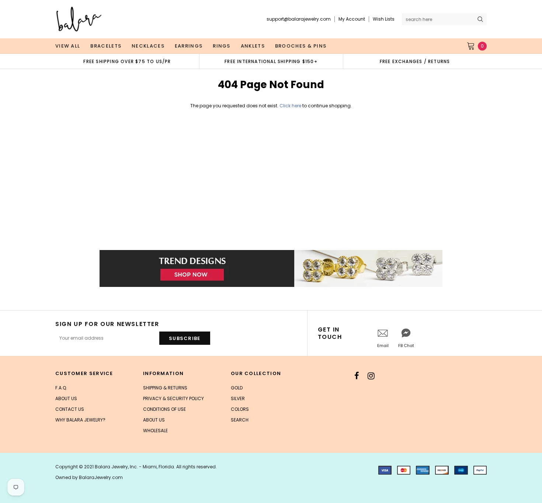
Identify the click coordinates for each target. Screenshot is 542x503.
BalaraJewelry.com (101, 477)
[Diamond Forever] (271, 268)
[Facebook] (356, 376)
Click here (290, 106)
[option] (127, 61)
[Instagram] (371, 376)
